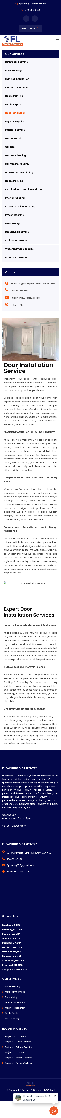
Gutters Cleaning (15, 155)
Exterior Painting (15, 130)
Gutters (10, 147)
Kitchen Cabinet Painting (20, 206)
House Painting (14, 181)
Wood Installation (16, 257)
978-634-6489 (33, 9)
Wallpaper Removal (17, 240)
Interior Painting (15, 198)
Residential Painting (17, 232)
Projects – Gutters (14, 1052)
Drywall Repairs (14, 121)
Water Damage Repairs (19, 249)
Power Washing (14, 215)
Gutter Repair (13, 138)
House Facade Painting (19, 172)
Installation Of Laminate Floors (23, 189)
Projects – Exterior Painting (18, 1047)
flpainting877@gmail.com (32, 3)
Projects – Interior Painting (18, 1057)
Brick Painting (13, 70)
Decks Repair (13, 104)
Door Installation (15, 113)
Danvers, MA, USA (12, 951)
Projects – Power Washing (18, 1063)
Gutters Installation (17, 164)
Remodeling (12, 223)
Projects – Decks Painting (18, 1041)
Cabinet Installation (17, 79)
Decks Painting (14, 96)
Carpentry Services (17, 87)
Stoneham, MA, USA (13, 960)
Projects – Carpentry (16, 1036)
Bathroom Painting (16, 62)
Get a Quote (28, 28)
